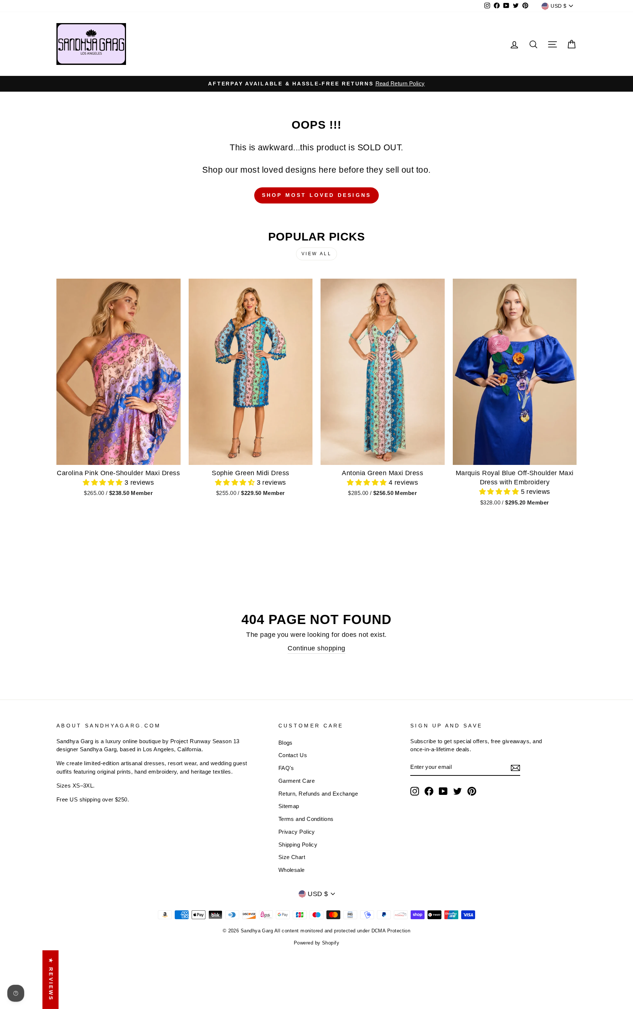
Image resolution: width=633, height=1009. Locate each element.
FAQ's (286, 768)
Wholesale (291, 870)
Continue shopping (316, 648)
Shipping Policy (298, 844)
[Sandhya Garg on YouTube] (443, 791)
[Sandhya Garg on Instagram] (414, 791)
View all (316, 253)
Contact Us (292, 755)
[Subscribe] (515, 768)
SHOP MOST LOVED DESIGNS (316, 195)
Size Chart (292, 857)
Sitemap (288, 806)
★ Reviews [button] (51, 979)
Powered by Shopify (316, 943)
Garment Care (296, 781)
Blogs (285, 743)
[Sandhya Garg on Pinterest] (471, 791)
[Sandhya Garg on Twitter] (457, 791)
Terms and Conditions (306, 819)
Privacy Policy (296, 832)
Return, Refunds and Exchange (318, 793)
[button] (104, 482)
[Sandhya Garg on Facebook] (429, 791)
